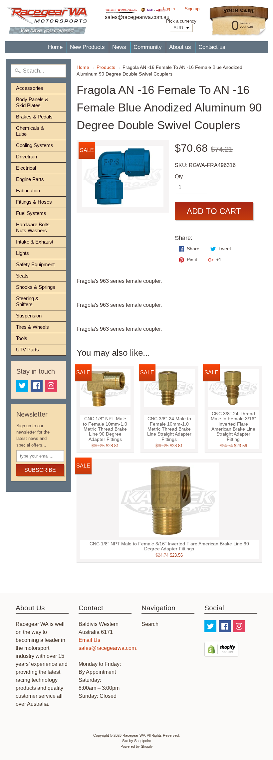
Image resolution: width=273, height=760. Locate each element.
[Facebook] (37, 386)
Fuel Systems (31, 213)
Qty (179, 176)
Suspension (29, 315)
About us (180, 47)
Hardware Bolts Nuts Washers (33, 227)
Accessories (29, 88)
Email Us (89, 640)
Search (149, 624)
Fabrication (28, 190)
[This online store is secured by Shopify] (221, 652)
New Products (87, 47)
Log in (169, 9)
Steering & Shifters (27, 301)
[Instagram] (51, 386)
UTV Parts (27, 349)
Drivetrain (26, 156)
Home (55, 47)
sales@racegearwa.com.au (111, 648)
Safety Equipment (35, 264)
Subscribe (40, 470)
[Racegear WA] (47, 20)
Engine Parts (30, 179)
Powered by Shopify (137, 746)
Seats (22, 276)
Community (148, 47)
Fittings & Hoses (34, 202)
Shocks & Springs (35, 287)
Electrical (26, 168)
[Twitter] (22, 386)
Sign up (192, 9)
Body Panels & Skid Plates (32, 102)
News (119, 47)
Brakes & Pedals (34, 116)
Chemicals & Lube (30, 131)
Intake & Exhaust (34, 242)
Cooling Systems (34, 145)
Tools (21, 338)
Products (106, 67)
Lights (22, 253)
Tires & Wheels (32, 327)
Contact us (211, 47)
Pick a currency (181, 21)
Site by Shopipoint (136, 741)
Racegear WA (134, 735)
